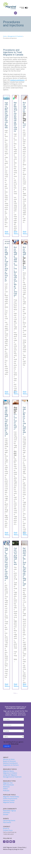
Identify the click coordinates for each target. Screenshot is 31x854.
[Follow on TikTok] (14, 841)
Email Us (6, 828)
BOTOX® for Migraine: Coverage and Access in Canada (6, 421)
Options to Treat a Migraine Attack (15, 556)
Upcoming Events (9, 820)
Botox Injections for (24, 107)
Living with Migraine (10, 775)
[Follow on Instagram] (7, 841)
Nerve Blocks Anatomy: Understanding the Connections (15, 117)
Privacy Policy (22, 847)
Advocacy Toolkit (9, 800)
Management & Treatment (15, 36)
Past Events (7, 822)
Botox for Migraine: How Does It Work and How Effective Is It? (6, 264)
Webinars (6, 787)
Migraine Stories (8, 802)
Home (5, 36)
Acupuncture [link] (15, 410)
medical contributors (17, 80)
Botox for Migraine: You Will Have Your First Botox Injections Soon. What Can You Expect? (15, 272)
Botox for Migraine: (24, 251)
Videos (5, 789)
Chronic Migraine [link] (24, 117)
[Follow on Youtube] (10, 841)
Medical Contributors (10, 763)
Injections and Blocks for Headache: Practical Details (6, 115)
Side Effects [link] (24, 261)
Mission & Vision (9, 759)
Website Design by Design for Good (13, 849)
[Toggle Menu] (15, 13)
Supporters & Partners (11, 765)
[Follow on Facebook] (4, 841)
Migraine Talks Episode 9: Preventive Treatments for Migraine (6, 564)
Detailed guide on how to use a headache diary (24, 420)
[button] (26, 7)
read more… (7, 232)
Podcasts (6, 791)
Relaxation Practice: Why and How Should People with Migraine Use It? (24, 567)
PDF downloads (8, 785)
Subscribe (6, 746)
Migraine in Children (10, 773)
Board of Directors (9, 761)
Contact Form (8, 830)
